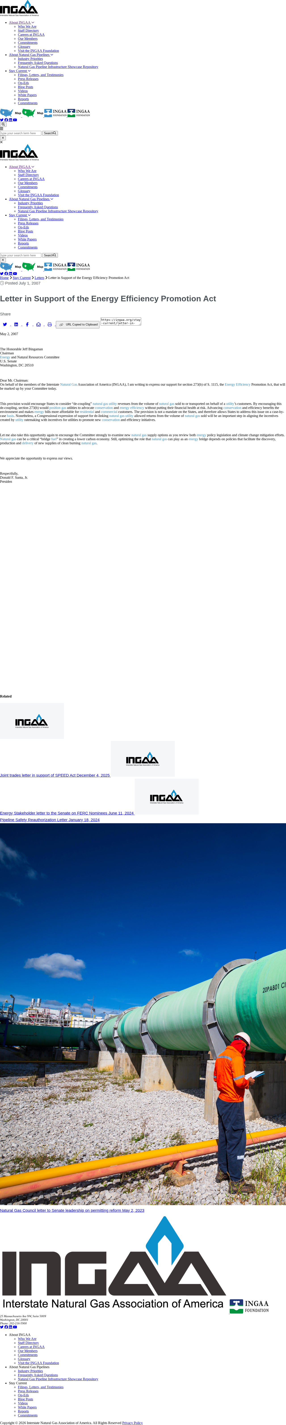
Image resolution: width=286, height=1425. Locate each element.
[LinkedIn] (11, 120)
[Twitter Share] (5, 324)
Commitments (28, 43)
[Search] (3, 124)
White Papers (27, 95)
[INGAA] (19, 15)
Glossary (24, 47)
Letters (39, 278)
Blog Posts (25, 87)
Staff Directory (28, 30)
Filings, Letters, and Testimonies (40, 75)
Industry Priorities (30, 59)
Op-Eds (23, 83)
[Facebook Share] (28, 324)
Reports (23, 99)
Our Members (28, 38)
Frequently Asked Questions (38, 63)
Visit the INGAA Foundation (38, 51)
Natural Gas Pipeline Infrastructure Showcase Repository (58, 67)
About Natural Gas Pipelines (29, 55)
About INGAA (20, 22)
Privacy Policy (132, 1423)
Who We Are (27, 26)
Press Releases (28, 79)
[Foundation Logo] (249, 1312)
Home (4, 278)
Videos (23, 91)
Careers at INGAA (31, 34)
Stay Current (18, 71)
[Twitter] (2, 120)
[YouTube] (15, 120)
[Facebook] (6, 120)
